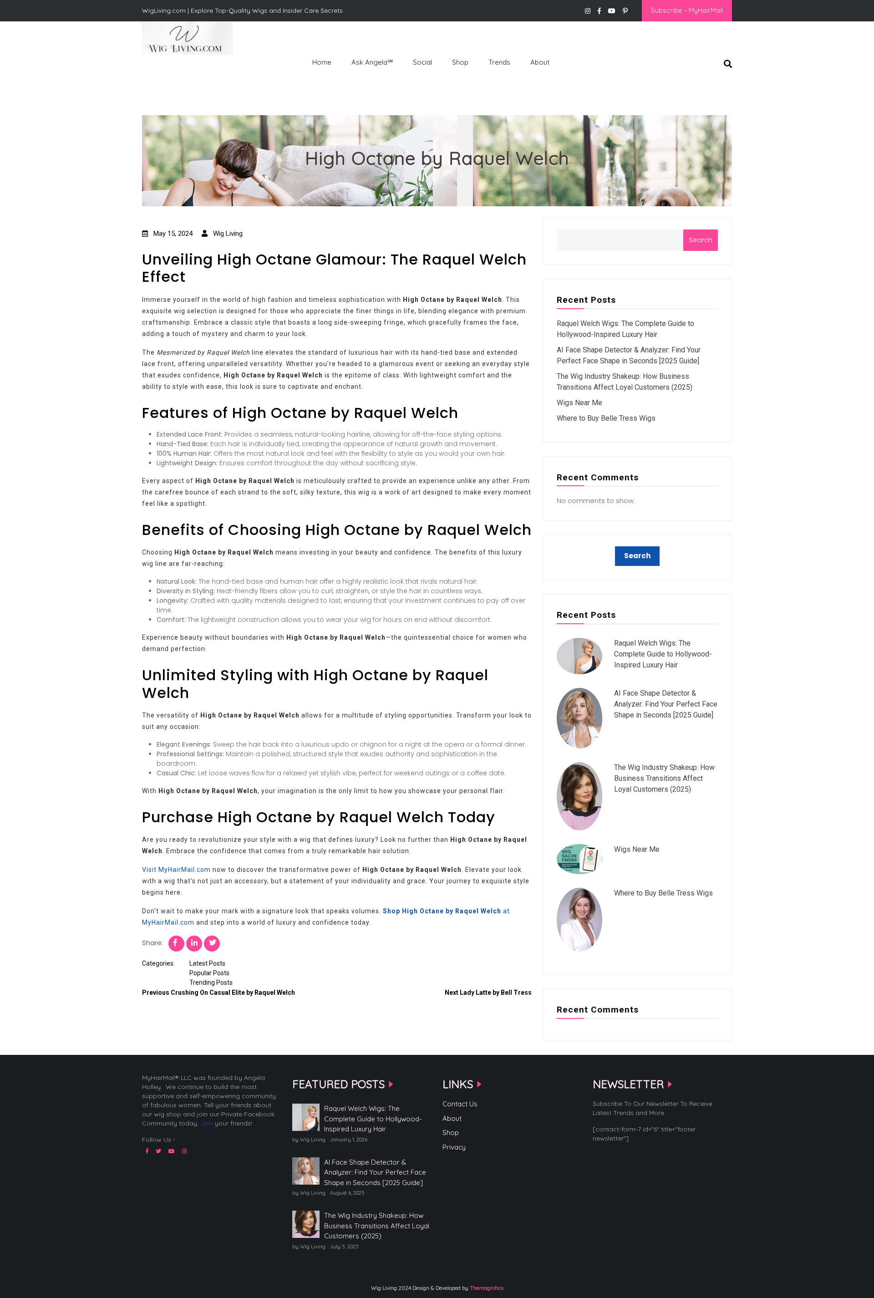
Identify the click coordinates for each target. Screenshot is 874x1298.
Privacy (454, 1147)
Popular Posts (209, 973)
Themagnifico (485, 1287)
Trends (499, 62)
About (539, 62)
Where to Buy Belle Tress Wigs (606, 418)
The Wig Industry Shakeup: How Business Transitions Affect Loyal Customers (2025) (664, 778)
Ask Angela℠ (372, 62)
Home (321, 62)
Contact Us (460, 1103)
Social (422, 62)
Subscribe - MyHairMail (687, 10)
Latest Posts (207, 963)
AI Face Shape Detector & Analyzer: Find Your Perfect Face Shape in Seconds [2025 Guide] (665, 704)
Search (700, 239)
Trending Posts (211, 982)
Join (206, 1123)
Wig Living (164, 69)
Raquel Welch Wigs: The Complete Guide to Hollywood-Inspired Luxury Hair (663, 654)
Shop (460, 62)
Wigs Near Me (579, 402)
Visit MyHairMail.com (176, 869)
